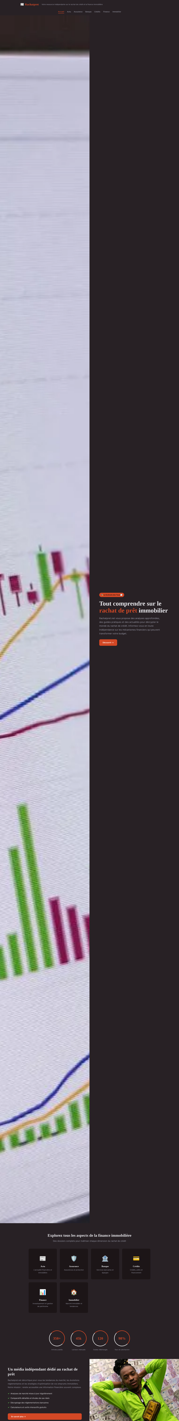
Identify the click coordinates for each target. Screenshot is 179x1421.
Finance (106, 12)
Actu (69, 12)
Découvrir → (108, 642)
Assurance (78, 12)
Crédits (97, 12)
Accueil (61, 12)
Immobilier (117, 12)
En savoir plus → (18, 1416)
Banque (88, 12)
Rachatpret (29, 4)
